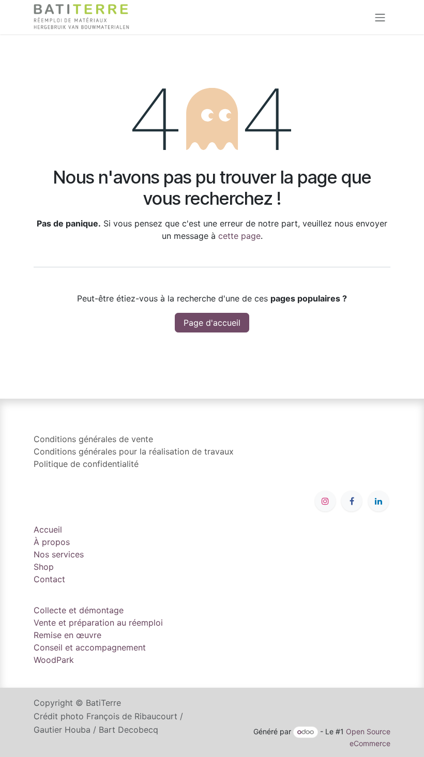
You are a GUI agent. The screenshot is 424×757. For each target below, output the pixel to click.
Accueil (48, 529)
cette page (239, 236)
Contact (49, 579)
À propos (52, 542)
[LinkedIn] (378, 501)
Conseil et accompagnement (90, 647)
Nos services (59, 554)
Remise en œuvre (67, 635)
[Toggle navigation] (380, 17)
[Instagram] (325, 501)
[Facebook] (351, 501)
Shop (44, 567)
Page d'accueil (212, 322)
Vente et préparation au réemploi (98, 622)
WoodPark (54, 660)
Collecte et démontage (79, 610)
